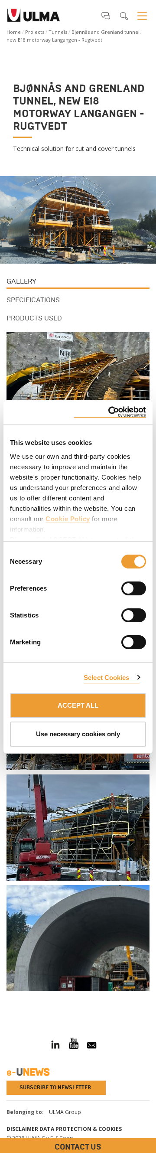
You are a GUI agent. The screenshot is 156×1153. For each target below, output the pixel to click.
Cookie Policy (68, 519)
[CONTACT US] (6, 1001)
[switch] (123, 587)
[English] (33, 18)
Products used (34, 318)
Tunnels (58, 32)
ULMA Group (65, 1112)
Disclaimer (22, 1129)
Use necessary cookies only (78, 734)
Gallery (21, 281)
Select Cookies (106, 677)
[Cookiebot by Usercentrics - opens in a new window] (110, 412)
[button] (106, 16)
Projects (34, 32)
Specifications (33, 300)
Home (13, 32)
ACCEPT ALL (78, 705)
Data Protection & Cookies (80, 1129)
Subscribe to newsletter (55, 1087)
